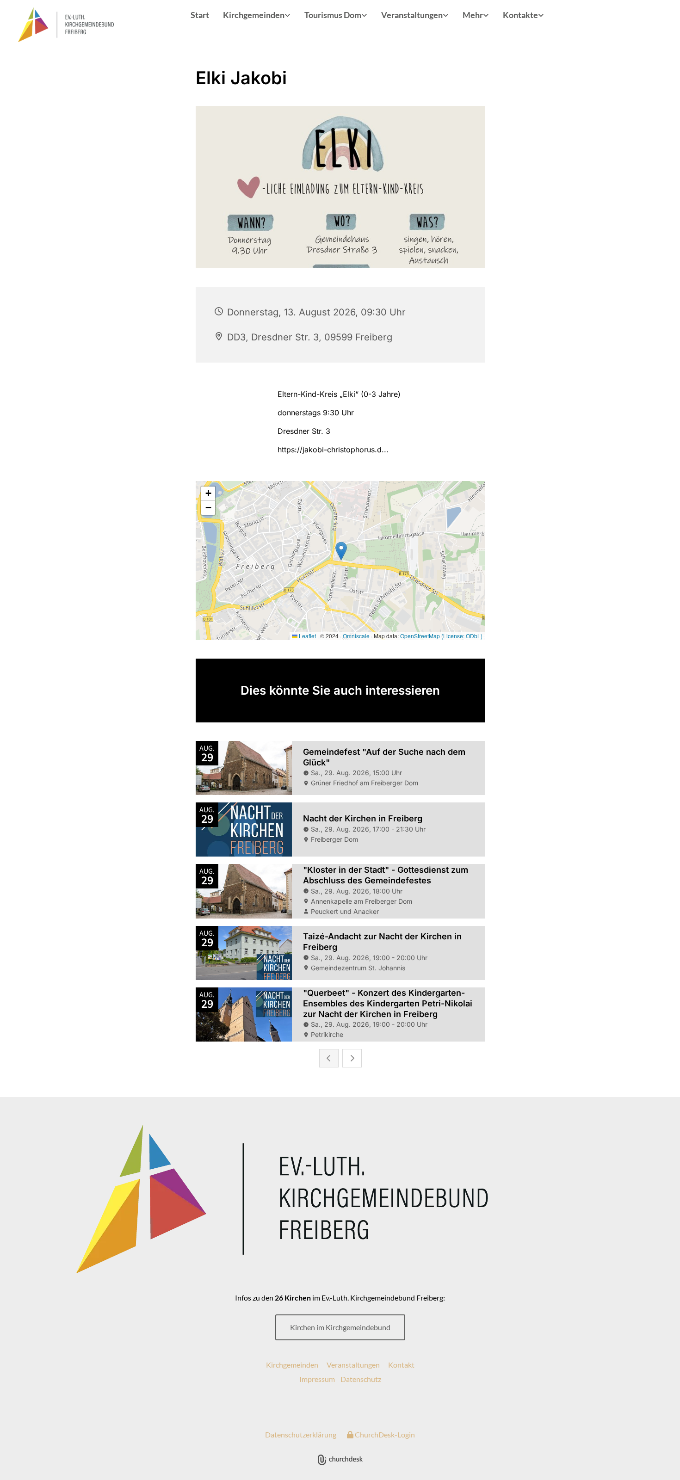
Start (200, 15)
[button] (340, 1327)
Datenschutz (360, 1379)
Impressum (317, 1379)
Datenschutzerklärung (300, 1434)
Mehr (473, 15)
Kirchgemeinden (253, 15)
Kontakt (401, 1364)
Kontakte (520, 15)
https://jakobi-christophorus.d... (333, 449)
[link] (256, 15)
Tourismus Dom (332, 15)
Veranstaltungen (412, 15)
